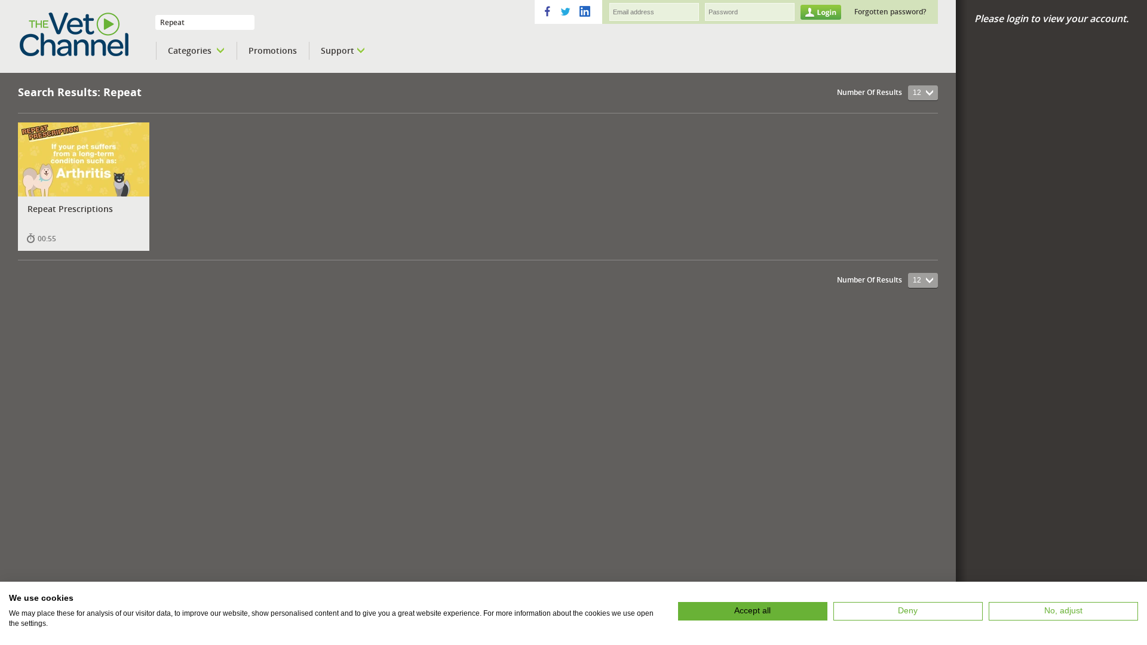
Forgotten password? (890, 12)
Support (337, 50)
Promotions (273, 50)
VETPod (90, 35)
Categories (191, 50)
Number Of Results (869, 92)
